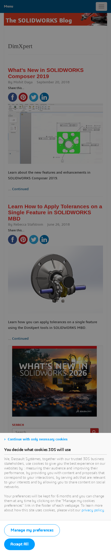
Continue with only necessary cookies (38, 439)
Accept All (19, 544)
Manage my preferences (32, 530)
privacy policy (93, 510)
